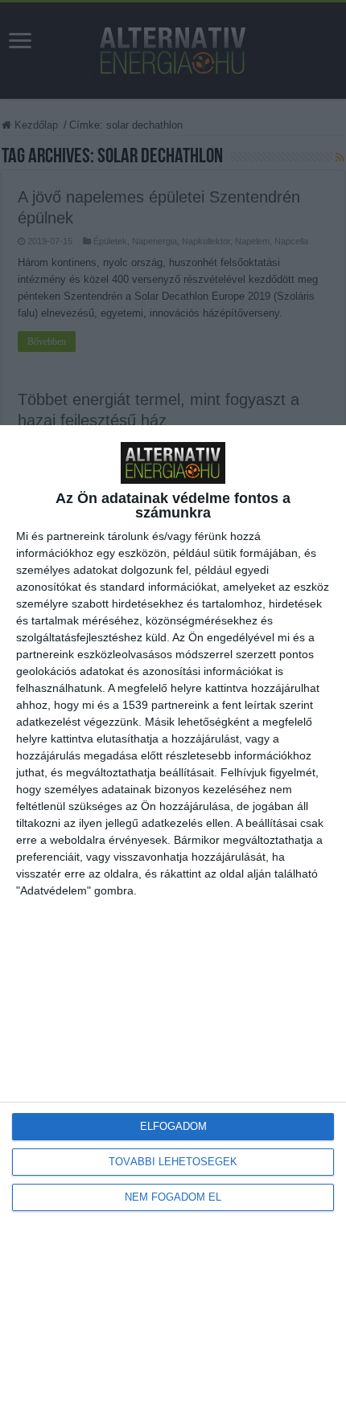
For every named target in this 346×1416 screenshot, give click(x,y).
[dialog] (173, 920)
